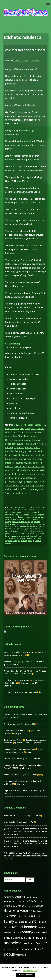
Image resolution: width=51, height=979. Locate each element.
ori (17, 470)
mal (42, 455)
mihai (7, 526)
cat (11, 428)
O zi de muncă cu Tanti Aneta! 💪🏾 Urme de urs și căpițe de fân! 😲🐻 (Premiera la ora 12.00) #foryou (24, 683)
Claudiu (40, 428)
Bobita (39, 901)
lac (10, 455)
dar (31, 432)
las (40, 921)
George (18, 451)
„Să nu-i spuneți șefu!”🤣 (25, 822)
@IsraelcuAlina (10, 815)
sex (23, 481)
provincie (9, 481)
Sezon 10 (41, 943)
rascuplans (35, 61)
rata (31, 937)
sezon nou (7, 949)
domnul (34, 436)
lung (33, 455)
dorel (6, 916)
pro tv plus (22, 937)
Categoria (19, 428)
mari (15, 458)
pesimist (15, 477)
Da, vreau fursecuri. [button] (25, 974)
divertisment (38, 911)
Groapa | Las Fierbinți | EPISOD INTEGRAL (22, 758)
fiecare (20, 447)
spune (35, 481)
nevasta (9, 466)
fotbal (37, 447)
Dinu (20, 436)
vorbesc (20, 493)
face (36, 443)
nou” (14, 932)
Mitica (15, 462)
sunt (26, 485)
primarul (35, 932)
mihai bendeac (25, 926)
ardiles (29, 897)
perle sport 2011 (11, 533)
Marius (22, 458)
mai (38, 455)
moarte (22, 462)
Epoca (8, 443)
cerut (27, 428)
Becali (31, 424)
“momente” (21, 954)
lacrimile (16, 455)
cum (27, 432)
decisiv (37, 432)
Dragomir (18, 440)
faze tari (20, 916)
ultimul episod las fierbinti (21, 949)
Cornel (21, 432)
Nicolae (17, 466)
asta (20, 424)
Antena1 (21, 897)
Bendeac (31, 901)
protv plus (10, 937)
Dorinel (9, 440)
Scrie (17, 481)
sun (21, 485)
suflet (16, 485)
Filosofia (29, 447)
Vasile (8, 493)
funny (9, 921)
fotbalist (9, 451)
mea (29, 458)
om (42, 466)
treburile (17, 489)
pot (34, 477)
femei (42, 443)
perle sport (27, 474)
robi (26, 943)
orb (13, 470)
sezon (28, 481)
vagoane (39, 489)
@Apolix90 (8, 822)
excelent (25, 443)
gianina (23, 921)
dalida (39, 905)
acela (14, 424)
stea (42, 481)
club (7, 432)
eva (18, 443)
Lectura (26, 455)
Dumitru (36, 440)
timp (32, 485)
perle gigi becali (13, 474)
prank (26, 931)
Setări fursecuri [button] (30, 970)
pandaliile (25, 470)
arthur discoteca (9, 901)
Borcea (38, 424)
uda (32, 489)
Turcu (26, 489)
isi (6, 455)
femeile (9, 447)
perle (41, 470)
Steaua (8, 485)
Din (15, 436)
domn (26, 436)
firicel (36, 916)
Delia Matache (22, 911)
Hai (29, 451)
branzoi (8, 905)
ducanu (27, 440)
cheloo (30, 905)
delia (7, 910)
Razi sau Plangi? (18, 507)
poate (28, 477)
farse (13, 915)
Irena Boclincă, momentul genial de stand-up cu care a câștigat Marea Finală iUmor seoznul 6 (25, 831)
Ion (42, 451)
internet (36, 451)
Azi (25, 424)
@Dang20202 (9, 853)
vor (13, 493)
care (7, 428)
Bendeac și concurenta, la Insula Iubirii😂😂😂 (23, 774)
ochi (24, 466)
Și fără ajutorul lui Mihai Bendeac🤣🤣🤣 (21, 724)
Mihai (39, 458)
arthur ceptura (38, 897)
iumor (33, 921)
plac (23, 477)
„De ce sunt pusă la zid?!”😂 (30, 815)
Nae (29, 462)
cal (43, 424)
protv (44, 932)
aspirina (20, 901)
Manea (8, 458)
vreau (27, 493)
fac (31, 443)
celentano (18, 905)
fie (15, 447)
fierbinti (28, 916)
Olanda (36, 466)
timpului (40, 485)
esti (14, 443)
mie (34, 458)
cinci (33, 428)
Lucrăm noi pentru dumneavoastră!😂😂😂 (22, 692)
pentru (34, 470)
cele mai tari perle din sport (25, 50)
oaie (19, 932)
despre (8, 436)
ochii (30, 466)
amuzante (9, 896)
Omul (8, 470)
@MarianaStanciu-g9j (13, 828)
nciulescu (37, 462)
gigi (24, 451)
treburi (8, 489)
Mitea (8, 462)
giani (16, 922)
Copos (13, 432)
